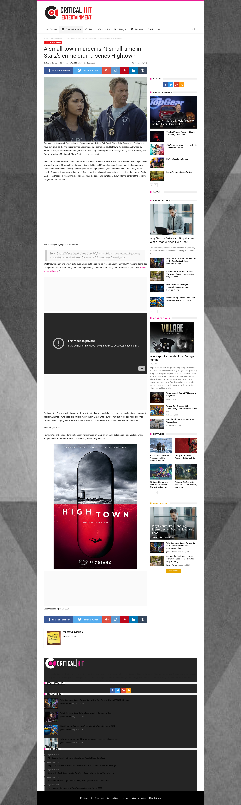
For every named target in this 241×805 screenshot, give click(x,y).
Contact (99, 798)
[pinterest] (124, 70)
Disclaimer (155, 798)
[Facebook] (165, 84)
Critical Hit (86, 798)
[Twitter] (170, 84)
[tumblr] (142, 70)
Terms (124, 798)
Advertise (112, 798)
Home (46, 39)
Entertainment (56, 39)
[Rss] (181, 84)
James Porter (157, 537)
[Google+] (176, 84)
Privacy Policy (139, 798)
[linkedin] (133, 70)
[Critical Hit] (68, 5)
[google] (106, 70)
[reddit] (115, 70)
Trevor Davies (51, 63)
